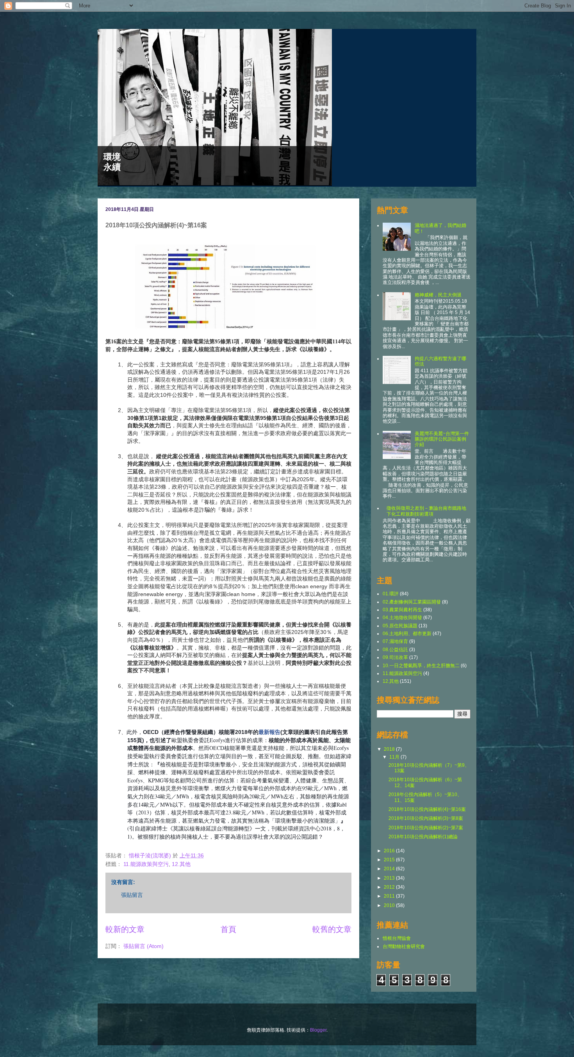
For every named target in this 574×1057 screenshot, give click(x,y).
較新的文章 (124, 929)
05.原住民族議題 (400, 625)
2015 (390, 859)
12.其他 (181, 864)
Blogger (318, 1030)
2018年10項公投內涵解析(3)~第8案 (426, 818)
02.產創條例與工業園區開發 (412, 602)
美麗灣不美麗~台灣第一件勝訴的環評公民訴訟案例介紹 (442, 439)
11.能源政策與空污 (146, 864)
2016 (390, 850)
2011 (390, 896)
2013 (390, 878)
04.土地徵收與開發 (402, 617)
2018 (390, 749)
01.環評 (391, 593)
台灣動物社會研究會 (404, 946)
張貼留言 (132, 895)
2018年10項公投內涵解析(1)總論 (423, 836)
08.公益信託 (395, 649)
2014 (390, 868)
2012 (390, 887)
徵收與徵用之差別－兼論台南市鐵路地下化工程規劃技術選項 (426, 510)
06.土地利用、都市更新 (407, 633)
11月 (395, 757)
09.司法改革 (395, 657)
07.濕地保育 (395, 641)
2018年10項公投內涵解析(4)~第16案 (427, 809)
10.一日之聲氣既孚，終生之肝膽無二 (421, 665)
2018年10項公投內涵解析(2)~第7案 (426, 827)
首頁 (228, 929)
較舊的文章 (331, 929)
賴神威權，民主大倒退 (438, 295)
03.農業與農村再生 (402, 609)
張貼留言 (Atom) (143, 946)
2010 (390, 905)
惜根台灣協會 (397, 938)
